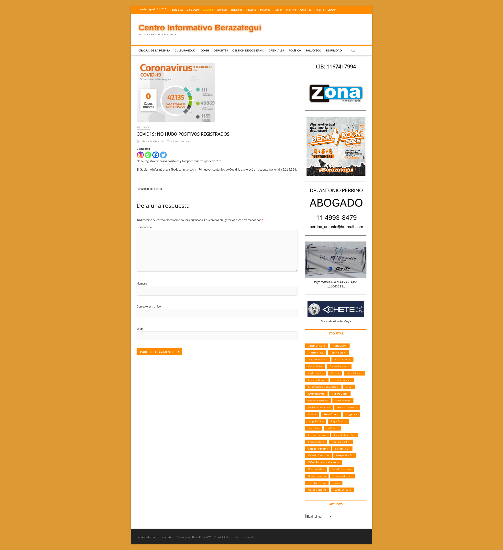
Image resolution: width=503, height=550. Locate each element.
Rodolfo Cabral (316, 469)
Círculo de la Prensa (154, 50)
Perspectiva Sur (344, 455)
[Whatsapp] (148, 155)
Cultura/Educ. (185, 50)
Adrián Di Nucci (316, 345)
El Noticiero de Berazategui (323, 386)
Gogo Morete (343, 400)
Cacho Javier (315, 366)
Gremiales (276, 50)
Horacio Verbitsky (347, 407)
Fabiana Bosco (340, 393)
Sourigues (222, 9)
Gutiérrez (305, 9)
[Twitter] (163, 155)
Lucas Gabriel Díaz (344, 434)
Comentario (145, 227)
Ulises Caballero (317, 489)
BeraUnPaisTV (342, 359)
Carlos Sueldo (315, 373)
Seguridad (334, 50)
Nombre (143, 283)
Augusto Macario (317, 359)
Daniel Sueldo (354, 373)
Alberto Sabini (338, 352)
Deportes (221, 50)
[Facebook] (155, 155)
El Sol (349, 386)
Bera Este (177, 9)
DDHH (205, 50)
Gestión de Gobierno (248, 50)
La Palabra (332, 428)
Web (140, 328)
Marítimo (291, 9)
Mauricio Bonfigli (341, 441)
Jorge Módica (315, 421)
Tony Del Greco (317, 482)
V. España (250, 9)
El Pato (332, 9)
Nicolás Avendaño (318, 448)
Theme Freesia (199, 537)
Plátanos (265, 9)
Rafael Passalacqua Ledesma (323, 462)
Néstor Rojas (342, 448)
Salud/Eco (313, 50)
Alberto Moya (315, 352)
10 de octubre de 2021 (151, 141)
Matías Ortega (316, 441)
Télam (336, 482)
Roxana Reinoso (317, 475)
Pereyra (319, 9)
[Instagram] (140, 155)
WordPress (214, 537)
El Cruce (208, 9)
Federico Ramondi (318, 400)
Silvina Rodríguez (342, 475)
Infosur (312, 414)
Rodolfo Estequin (341, 469)
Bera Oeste (193, 9)
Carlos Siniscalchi (339, 366)
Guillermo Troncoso (319, 407)
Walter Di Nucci (342, 489)
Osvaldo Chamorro (318, 455)
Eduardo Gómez (342, 379)
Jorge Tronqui (338, 421)
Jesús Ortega (331, 414)
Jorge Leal (351, 414)
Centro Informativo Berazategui (200, 27)
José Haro (313, 428)
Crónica (335, 373)
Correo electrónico (149, 306)
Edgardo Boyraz (317, 379)
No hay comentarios (180, 141)
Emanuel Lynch (316, 393)
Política (295, 50)
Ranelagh (236, 9)
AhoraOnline (340, 345)
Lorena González (317, 434)
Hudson (278, 9)
